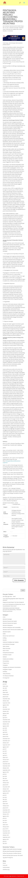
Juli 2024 (4, 684)
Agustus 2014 (6, 816)
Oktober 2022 (6, 700)
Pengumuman (6, 663)
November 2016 (6, 766)
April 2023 (5, 690)
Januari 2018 (5, 736)
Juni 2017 (5, 751)
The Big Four (10, 857)
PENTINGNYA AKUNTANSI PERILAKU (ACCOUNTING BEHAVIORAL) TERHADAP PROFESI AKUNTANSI (12, 609)
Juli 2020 (4, 715)
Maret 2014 (5, 824)
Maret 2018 (5, 734)
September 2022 (6, 703)
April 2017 (5, 755)
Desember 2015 (6, 787)
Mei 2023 (5, 688)
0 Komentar (10, 30)
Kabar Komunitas (6, 648)
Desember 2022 (6, 698)
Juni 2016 (5, 776)
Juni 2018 (5, 728)
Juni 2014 (5, 820)
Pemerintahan (6, 661)
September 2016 (6, 770)
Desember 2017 (6, 738)
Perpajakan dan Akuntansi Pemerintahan (12, 667)
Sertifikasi (5, 671)
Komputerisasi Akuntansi (8, 652)
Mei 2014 (5, 822)
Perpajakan (5, 665)
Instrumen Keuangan (17, 849)
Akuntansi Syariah (7, 631)
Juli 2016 (4, 774)
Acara (4, 617)
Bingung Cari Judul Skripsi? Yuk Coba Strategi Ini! (13, 602)
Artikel (20, 29)
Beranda (5, 30)
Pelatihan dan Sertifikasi (8, 659)
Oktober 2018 (6, 724)
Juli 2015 (4, 795)
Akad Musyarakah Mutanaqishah (14, 851)
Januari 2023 (5, 696)
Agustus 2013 (6, 839)
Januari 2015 (5, 807)
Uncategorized (6, 677)
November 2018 (6, 721)
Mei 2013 (5, 843)
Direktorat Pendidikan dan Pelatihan (11, 642)
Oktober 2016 (6, 768)
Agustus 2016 (6, 772)
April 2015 (5, 801)
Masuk (4, 863)
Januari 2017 (5, 761)
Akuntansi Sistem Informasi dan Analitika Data (13, 629)
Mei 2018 (5, 730)
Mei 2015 (5, 799)
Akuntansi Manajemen (8, 625)
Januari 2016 (5, 784)
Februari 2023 (6, 694)
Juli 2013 (4, 841)
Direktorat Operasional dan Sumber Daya (14, 26)
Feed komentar (6, 867)
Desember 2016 (6, 763)
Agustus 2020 (6, 713)
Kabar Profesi (6, 650)
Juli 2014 (4, 818)
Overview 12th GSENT (18, 855)
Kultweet (5, 656)
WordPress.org (6, 869)
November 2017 (6, 740)
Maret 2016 (5, 780)
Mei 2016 (5, 778)
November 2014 (6, 812)
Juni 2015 (5, 797)
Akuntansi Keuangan (14, 27)
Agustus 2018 (6, 726)
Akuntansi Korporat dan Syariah (10, 621)
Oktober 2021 (6, 711)
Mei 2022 (5, 707)
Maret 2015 (5, 803)
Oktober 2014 (6, 814)
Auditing (4, 638)
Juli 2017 (4, 749)
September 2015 (6, 791)
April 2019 (5, 717)
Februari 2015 (6, 805)
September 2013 (6, 837)
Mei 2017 (5, 753)
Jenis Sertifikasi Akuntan (16, 853)
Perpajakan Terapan (7, 669)
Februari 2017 (6, 759)
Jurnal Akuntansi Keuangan (8, 644)
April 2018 (5, 732)
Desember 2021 (6, 709)
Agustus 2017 (6, 747)
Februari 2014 (6, 826)
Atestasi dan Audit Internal (8, 635)
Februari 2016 (6, 782)
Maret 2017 (5, 757)
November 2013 (6, 833)
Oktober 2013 (6, 835)
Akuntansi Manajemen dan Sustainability (12, 627)
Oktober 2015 (6, 789)
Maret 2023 (5, 692)
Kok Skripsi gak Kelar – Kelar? (9, 596)
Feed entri (5, 865)
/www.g (7, 461)
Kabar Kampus (6, 646)
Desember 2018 (6, 719)
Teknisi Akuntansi (6, 673)
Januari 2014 (5, 828)
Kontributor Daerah (7, 654)
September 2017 (6, 745)
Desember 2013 (6, 831)
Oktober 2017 (6, 742)
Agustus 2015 (6, 793)
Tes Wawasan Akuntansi (8, 675)
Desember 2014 (6, 810)
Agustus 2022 (6, 705)
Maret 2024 (5, 686)
